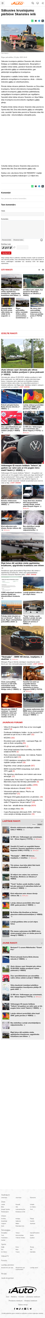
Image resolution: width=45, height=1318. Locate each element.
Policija (32, 1218)
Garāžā (32, 1221)
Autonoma (33, 1197)
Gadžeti (32, 1237)
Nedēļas (40, 824)
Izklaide (32, 1204)
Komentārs (4, 219)
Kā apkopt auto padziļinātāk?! (16, 746)
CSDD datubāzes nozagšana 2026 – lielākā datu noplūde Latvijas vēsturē (22, 761)
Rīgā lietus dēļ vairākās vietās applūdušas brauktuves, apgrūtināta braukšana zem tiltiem (10, 292)
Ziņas (3, 1202)
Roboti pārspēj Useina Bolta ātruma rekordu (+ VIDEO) (10, 407)
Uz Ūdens (33, 1207)
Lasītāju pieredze (7, 1265)
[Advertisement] (22, 140)
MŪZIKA (9, 738)
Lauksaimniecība (20, 1209)
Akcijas (4, 1274)
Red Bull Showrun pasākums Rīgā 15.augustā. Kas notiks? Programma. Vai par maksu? (23, 801)
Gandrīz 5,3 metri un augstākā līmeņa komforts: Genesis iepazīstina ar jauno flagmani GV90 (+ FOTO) (32, 685)
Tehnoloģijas (5, 1230)
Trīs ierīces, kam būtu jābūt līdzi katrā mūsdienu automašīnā (25, 866)
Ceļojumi (3, 1223)
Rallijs (2, 1247)
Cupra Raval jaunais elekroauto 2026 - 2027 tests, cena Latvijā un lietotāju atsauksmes (22, 813)
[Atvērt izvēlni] (2, 3)
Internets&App (20, 1235)
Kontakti (21, 1297)
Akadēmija (4, 1221)
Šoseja (32, 1247)
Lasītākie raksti (11, 821)
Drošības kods (6, 244)
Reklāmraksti (5, 1211)
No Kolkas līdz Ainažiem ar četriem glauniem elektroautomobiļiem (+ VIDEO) (26, 914)
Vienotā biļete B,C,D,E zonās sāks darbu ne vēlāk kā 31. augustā (6, 312)
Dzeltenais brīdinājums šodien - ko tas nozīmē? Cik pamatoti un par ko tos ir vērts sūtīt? (23, 733)
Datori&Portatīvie (34, 1233)
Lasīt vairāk (24, 387)
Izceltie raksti (9, 333)
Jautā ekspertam (7, 1278)
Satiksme (18, 1221)
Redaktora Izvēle (20, 1211)
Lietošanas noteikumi (33, 1297)
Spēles (32, 1235)
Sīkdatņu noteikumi (30, 1301)
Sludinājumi (5, 1195)
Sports (3, 1244)
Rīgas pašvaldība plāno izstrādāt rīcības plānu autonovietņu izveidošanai (22, 313)
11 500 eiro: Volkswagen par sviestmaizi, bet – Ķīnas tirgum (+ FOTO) (32, 428)
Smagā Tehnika (5, 1209)
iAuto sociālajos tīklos (14, 809)
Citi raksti (7, 270)
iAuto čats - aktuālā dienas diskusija (20, 805)
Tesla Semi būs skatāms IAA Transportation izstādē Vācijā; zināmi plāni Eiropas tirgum (32, 503)
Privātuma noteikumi (15, 1301)
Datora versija (23, 1305)
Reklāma (14, 1297)
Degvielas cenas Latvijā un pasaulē (19, 766)
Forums (4, 1260)
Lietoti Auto (4, 1197)
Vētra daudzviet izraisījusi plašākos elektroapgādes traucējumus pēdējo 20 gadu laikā (25, 987)
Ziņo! (7, 1297)
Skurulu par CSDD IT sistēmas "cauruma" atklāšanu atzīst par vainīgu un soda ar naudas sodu (9, 713)
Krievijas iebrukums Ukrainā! (17, 788)
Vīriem (3, 1216)
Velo (17, 1207)
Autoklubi (32, 1223)
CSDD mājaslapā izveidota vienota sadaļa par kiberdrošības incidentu (11, 594)
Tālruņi (17, 1233)
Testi (31, 1209)
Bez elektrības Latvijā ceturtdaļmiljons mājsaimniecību (31, 528)
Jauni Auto (18, 1197)
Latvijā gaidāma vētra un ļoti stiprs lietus (32, 593)
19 (16, 621)
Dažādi (3, 1240)
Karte (2, 1226)
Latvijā (3, 1204)
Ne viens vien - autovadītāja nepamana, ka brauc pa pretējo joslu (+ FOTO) (36, 312)
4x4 (2, 1249)
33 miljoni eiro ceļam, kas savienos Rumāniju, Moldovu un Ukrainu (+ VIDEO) (33, 292)
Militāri (17, 1223)
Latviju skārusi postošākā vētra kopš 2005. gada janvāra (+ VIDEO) (33, 407)
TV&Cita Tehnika (20, 1237)
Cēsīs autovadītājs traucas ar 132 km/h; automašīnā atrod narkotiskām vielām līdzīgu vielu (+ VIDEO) (10, 685)
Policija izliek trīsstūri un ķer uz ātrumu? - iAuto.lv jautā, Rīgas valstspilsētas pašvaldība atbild (11, 619)
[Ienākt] (42, 3)
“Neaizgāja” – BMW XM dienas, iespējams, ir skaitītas (22, 857)
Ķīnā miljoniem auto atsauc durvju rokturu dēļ (11, 527)
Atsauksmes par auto (7, 1267)
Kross (17, 1247)
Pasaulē (18, 1204)
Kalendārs (33, 1252)
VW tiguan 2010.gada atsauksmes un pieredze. (23, 797)
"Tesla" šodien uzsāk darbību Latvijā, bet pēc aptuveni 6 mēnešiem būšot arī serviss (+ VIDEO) (32, 619)
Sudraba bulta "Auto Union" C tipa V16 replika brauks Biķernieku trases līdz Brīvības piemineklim (24, 781)
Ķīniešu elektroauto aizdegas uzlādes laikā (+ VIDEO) (11, 502)
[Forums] (33, 3)
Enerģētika (4, 1233)
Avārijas (18, 1218)
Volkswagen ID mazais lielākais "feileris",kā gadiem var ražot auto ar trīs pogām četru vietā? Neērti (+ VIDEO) (21, 467)
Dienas (34, 824)
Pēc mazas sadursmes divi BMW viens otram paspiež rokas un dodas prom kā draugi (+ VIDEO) (33, 712)
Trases (18, 1252)
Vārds (3, 211)
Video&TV (5, 1256)
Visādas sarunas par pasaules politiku (21, 785)
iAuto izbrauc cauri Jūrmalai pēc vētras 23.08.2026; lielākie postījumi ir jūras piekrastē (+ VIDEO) (22, 372)
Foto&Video (4, 1237)
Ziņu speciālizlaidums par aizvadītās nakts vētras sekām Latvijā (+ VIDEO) (11, 428)
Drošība (3, 1218)
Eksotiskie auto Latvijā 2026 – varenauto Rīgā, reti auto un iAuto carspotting (22, 742)
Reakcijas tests (20, 1226)
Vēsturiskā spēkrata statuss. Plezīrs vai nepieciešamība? (19, 792)
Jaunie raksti (9, 943)
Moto (2, 1207)
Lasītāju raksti (34, 1267)
